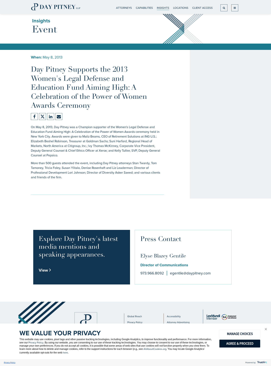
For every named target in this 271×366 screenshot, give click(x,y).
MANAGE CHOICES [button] (240, 334)
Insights (163, 8)
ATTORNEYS (124, 8)
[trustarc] (262, 362)
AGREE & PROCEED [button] (239, 343)
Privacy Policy (134, 322)
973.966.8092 (152, 273)
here (65, 352)
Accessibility (174, 316)
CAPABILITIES (144, 8)
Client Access (202, 8)
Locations (180, 8)
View (45, 270)
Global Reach (134, 316)
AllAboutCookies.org (154, 349)
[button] (266, 329)
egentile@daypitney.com (190, 273)
